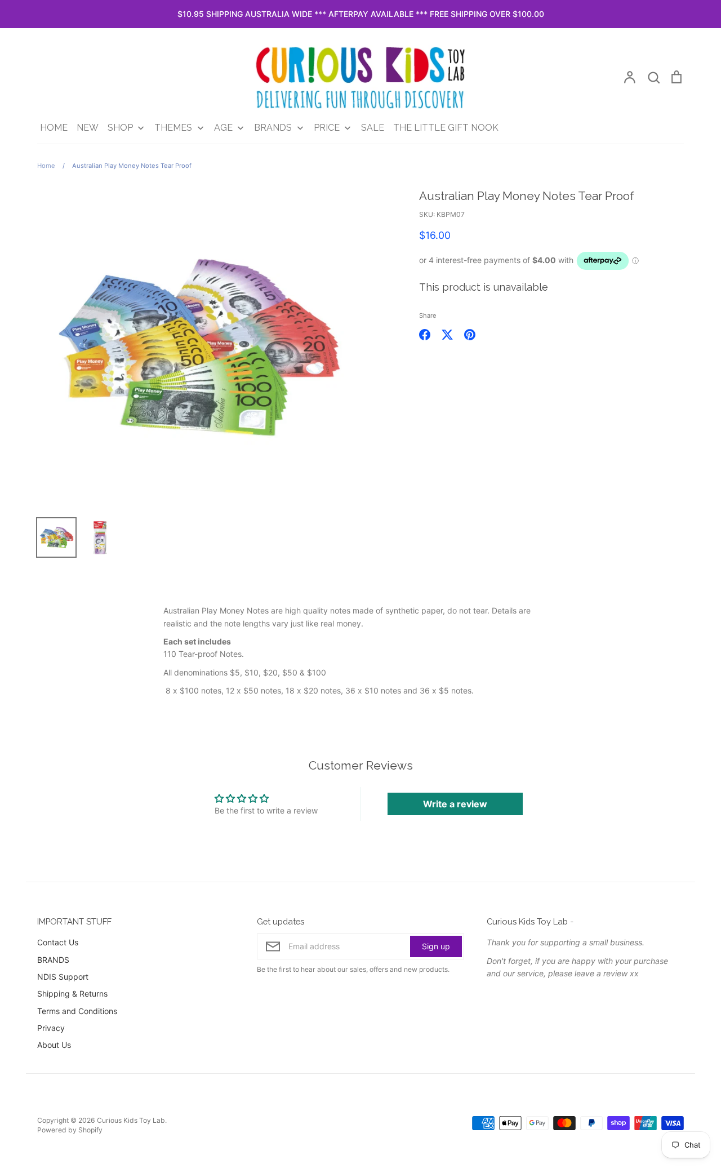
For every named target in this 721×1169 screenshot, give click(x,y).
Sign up (436, 946)
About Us (54, 1045)
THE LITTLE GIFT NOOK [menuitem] (446, 127)
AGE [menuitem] (223, 127)
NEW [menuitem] (88, 127)
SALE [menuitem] (372, 127)
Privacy (51, 1028)
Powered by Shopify (70, 1130)
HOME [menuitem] (54, 127)
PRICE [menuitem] (327, 127)
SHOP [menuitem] (120, 127)
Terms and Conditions (77, 1011)
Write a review (455, 804)
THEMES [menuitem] (173, 127)
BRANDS (53, 959)
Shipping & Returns (72, 993)
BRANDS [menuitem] (273, 127)
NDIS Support (62, 976)
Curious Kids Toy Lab (131, 1120)
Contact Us (57, 942)
